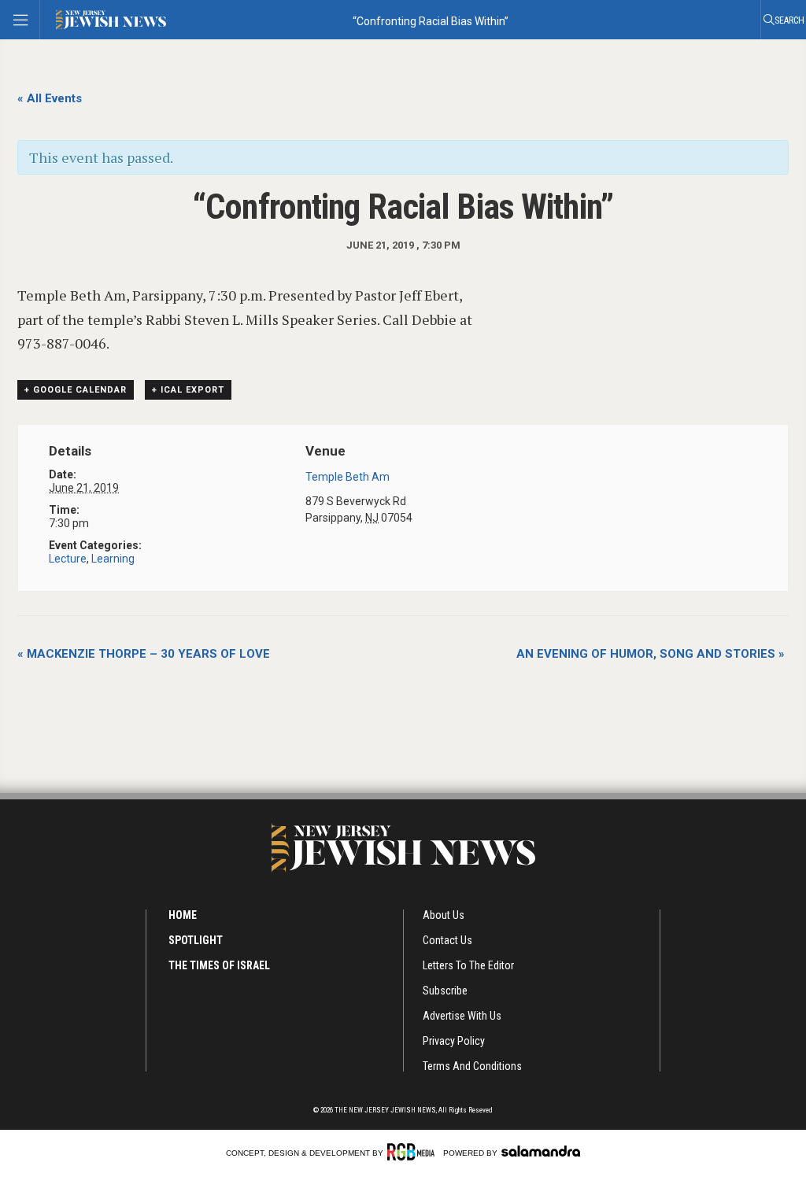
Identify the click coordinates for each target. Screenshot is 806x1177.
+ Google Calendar (75, 390)
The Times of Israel (219, 965)
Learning (113, 558)
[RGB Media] (413, 1151)
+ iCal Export (188, 390)
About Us (443, 915)
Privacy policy (454, 1041)
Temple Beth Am (347, 476)
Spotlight (195, 940)
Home (182, 915)
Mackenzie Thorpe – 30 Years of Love (143, 654)
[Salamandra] (540, 1151)
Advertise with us (462, 1015)
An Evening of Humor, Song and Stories (650, 654)
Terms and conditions (472, 1066)
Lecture (68, 558)
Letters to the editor (468, 965)
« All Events (49, 98)
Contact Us (447, 940)
